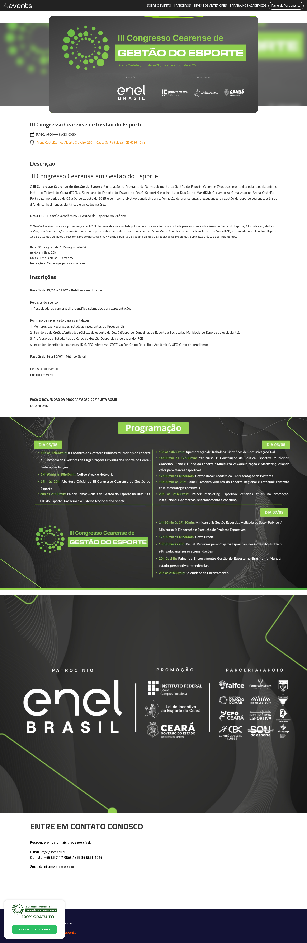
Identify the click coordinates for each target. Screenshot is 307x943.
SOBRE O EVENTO (159, 5)
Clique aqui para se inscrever (66, 263)
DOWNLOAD (39, 405)
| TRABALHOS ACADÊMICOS (248, 5)
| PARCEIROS (182, 5)
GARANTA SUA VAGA (34, 929)
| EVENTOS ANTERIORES (210, 5)
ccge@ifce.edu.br (53, 851)
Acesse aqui (67, 866)
